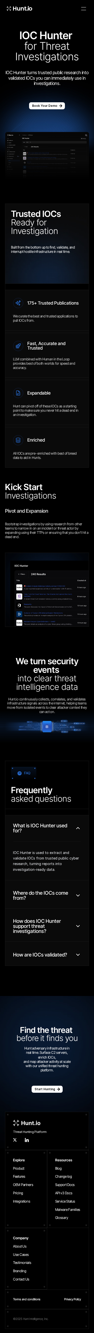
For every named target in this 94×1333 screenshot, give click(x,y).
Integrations (21, 1201)
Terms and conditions (26, 1299)
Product (18, 1168)
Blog (58, 1168)
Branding (19, 1271)
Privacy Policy (72, 1299)
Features (19, 1176)
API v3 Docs (63, 1193)
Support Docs (65, 1184)
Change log (63, 1176)
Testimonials (22, 1262)
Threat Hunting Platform (29, 1132)
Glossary (61, 1217)
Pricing (18, 1193)
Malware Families (67, 1209)
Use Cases (21, 1254)
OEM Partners (23, 1184)
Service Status (65, 1201)
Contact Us (21, 1279)
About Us (20, 1246)
